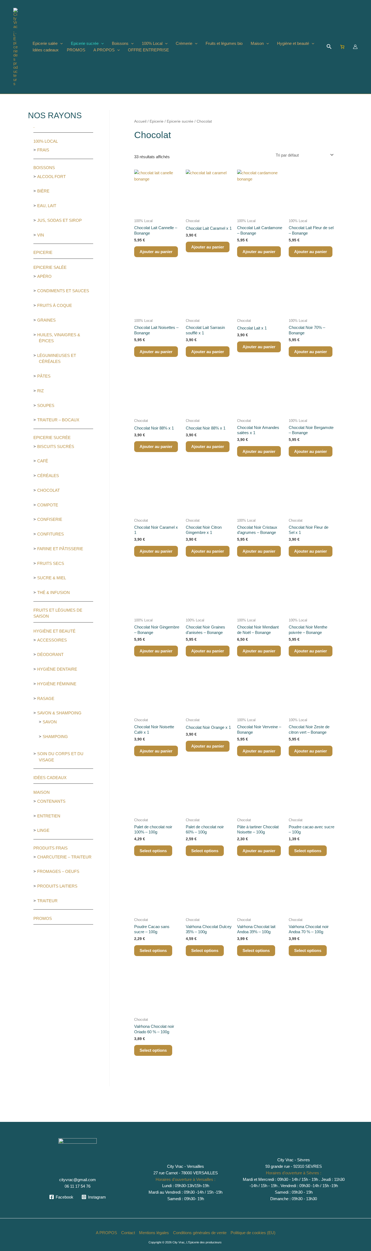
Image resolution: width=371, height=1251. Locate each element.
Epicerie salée (45, 43)
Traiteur (47, 900)
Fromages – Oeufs (58, 871)
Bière (43, 191)
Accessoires (52, 640)
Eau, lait (46, 205)
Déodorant (50, 654)
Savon (50, 722)
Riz (40, 390)
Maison (257, 43)
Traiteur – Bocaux (58, 420)
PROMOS (76, 50)
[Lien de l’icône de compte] (355, 46)
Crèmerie (184, 43)
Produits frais (50, 848)
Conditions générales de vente (200, 1232)
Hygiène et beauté (293, 43)
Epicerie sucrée (85, 43)
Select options (153, 850)
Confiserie (49, 519)
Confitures (50, 534)
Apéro (44, 276)
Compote (47, 505)
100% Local (152, 43)
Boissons (120, 43)
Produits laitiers (57, 886)
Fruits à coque (54, 305)
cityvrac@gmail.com (77, 1179)
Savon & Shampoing (59, 713)
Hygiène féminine (56, 683)
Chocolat (48, 490)
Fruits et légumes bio (224, 43)
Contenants (51, 801)
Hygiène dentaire (57, 669)
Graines (46, 320)
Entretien (48, 816)
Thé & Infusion (53, 592)
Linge (43, 830)
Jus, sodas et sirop (59, 220)
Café (42, 461)
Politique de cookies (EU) (253, 1232)
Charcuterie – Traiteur (64, 857)
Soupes (45, 405)
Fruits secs (50, 563)
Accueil (140, 121)
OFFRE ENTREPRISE (148, 50)
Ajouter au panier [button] (156, 251)
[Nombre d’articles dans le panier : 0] (342, 47)
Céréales (48, 475)
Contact (128, 1232)
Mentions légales (154, 1232)
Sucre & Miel (51, 577)
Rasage (45, 698)
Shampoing (55, 736)
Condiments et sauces (63, 290)
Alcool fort (51, 176)
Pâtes (44, 376)
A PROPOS (104, 50)
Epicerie (42, 252)
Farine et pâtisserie (60, 548)
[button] (60, 43)
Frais (43, 150)
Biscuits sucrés (55, 446)
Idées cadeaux (46, 50)
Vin (40, 235)
